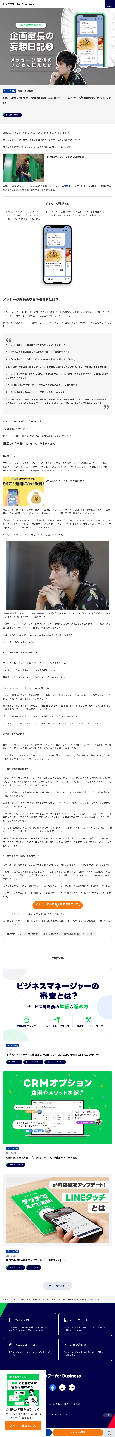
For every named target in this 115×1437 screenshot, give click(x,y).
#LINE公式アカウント (30, 934)
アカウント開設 (78, 1432)
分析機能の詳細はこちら (18, 769)
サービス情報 (24, 1299)
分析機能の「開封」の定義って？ (22, 855)
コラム (13, 1299)
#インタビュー (89, 934)
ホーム (5, 1299)
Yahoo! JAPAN (55, 1404)
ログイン (109, 1434)
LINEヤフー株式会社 (72, 1404)
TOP (109, 1415)
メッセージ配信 (62, 186)
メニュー (110, 6)
